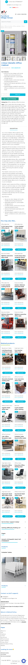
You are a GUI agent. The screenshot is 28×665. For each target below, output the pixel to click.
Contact (3, 635)
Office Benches (5, 224)
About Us (3, 630)
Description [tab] (14, 128)
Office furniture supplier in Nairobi (15, 116)
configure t (5, 166)
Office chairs (18, 463)
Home (2, 26)
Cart (2, 632)
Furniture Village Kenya (7, 17)
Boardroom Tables (7, 348)
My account (4, 637)
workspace (5, 192)
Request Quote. (5, 652)
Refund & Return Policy (7, 643)
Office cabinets (17, 26)
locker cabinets (10, 113)
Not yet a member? (6, 656)
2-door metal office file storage (12, 104)
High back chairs (19, 348)
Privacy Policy (4, 642)
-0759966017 (18, 1)
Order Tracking (5, 640)
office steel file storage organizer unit (11, 118)
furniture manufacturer (12, 112)
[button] (24, 33)
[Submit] (25, 21)
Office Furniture (8, 26)
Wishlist (3, 645)
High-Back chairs (6, 463)
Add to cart (17, 94)
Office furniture (5, 639)
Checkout (3, 634)
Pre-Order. (3, 654)
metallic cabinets (18, 115)
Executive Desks (5, 253)
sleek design (14, 137)
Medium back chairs (7, 405)
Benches (17, 405)
